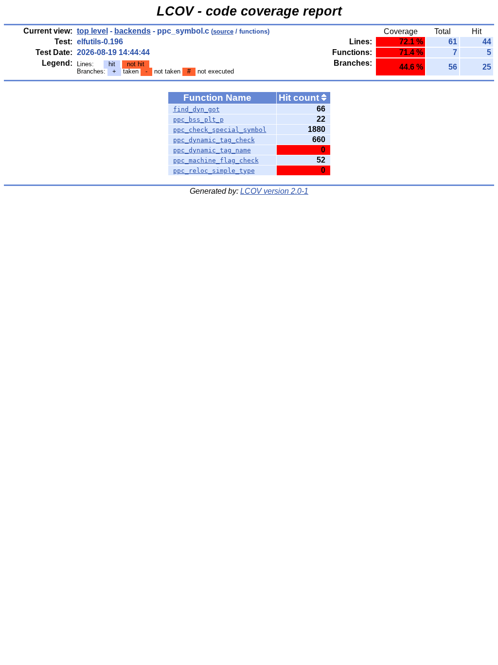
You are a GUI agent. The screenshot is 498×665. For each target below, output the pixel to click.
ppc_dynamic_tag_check (214, 140)
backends (132, 31)
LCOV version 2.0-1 (274, 191)
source (223, 31)
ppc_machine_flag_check (216, 160)
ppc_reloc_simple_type (214, 170)
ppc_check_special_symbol (220, 129)
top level (92, 31)
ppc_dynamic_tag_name (212, 150)
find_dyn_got (196, 109)
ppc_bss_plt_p (198, 119)
